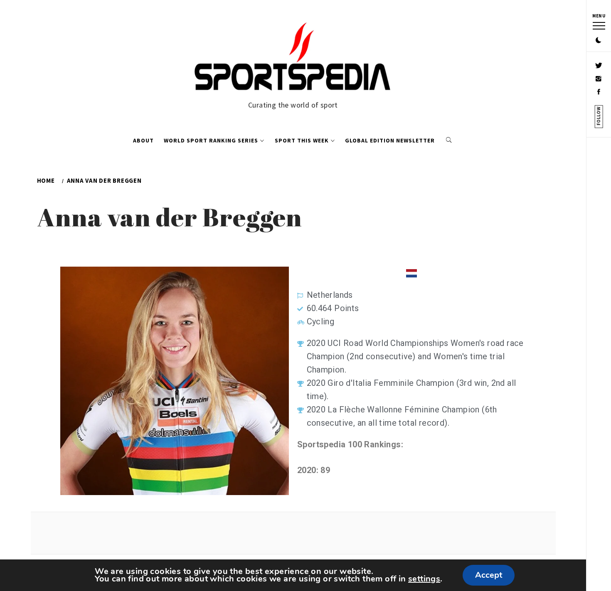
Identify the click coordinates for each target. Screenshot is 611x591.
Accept (488, 575)
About (143, 140)
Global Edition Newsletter (390, 140)
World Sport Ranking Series (211, 140)
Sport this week (302, 140)
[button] (598, 40)
